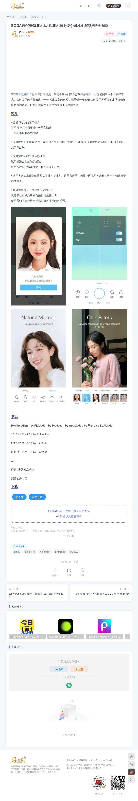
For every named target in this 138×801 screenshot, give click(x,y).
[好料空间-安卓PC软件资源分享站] (18, 759)
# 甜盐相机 (60, 551)
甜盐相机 (24, 94)
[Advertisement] (69, 67)
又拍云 (76, 768)
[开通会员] (131, 772)
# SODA (74, 551)
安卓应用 (22, 16)
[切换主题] (131, 779)
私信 (123, 34)
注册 (80, 669)
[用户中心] (131, 764)
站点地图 (107, 760)
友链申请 (70, 760)
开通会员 (115, 5)
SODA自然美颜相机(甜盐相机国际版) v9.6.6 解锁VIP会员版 (60, 25)
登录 (61, 669)
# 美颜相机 (45, 551)
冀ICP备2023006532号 (104, 765)
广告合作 (95, 760)
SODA (15, 94)
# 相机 (17, 551)
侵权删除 (83, 760)
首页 (11, 16)
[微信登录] (69, 685)
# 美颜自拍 (30, 551)
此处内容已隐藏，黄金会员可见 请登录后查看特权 (70, 513)
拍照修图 (34, 16)
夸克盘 (19, 497)
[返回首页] (131, 756)
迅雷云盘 (37, 497)
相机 (45, 94)
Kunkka (23, 32)
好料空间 (88, 765)
